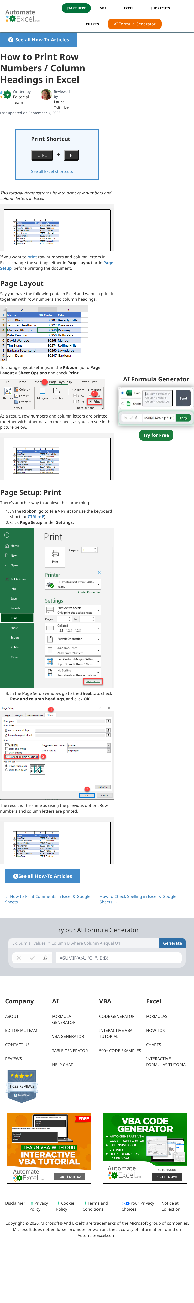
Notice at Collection (170, 1206)
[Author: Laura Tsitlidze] (46, 94)
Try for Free (156, 435)
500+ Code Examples (120, 1050)
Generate (172, 943)
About (12, 1016)
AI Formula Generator (135, 24)
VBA (103, 8)
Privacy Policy (38, 1206)
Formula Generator (64, 1019)
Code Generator (117, 1016)
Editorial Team (21, 99)
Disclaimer (15, 1203)
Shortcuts (160, 8)
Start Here (76, 8)
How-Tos (155, 1030)
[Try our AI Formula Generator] (156, 406)
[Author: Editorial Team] (5, 94)
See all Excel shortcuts (52, 171)
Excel (128, 8)
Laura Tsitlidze (61, 104)
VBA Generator (68, 1036)
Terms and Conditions (95, 1206)
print (32, 257)
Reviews (13, 1058)
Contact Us (17, 1044)
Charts (153, 1044)
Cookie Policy (65, 1206)
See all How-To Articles (42, 39)
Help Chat (62, 1064)
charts (92, 24)
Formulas (156, 1016)
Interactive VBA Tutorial (115, 1033)
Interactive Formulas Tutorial (167, 1061)
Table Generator (70, 1050)
